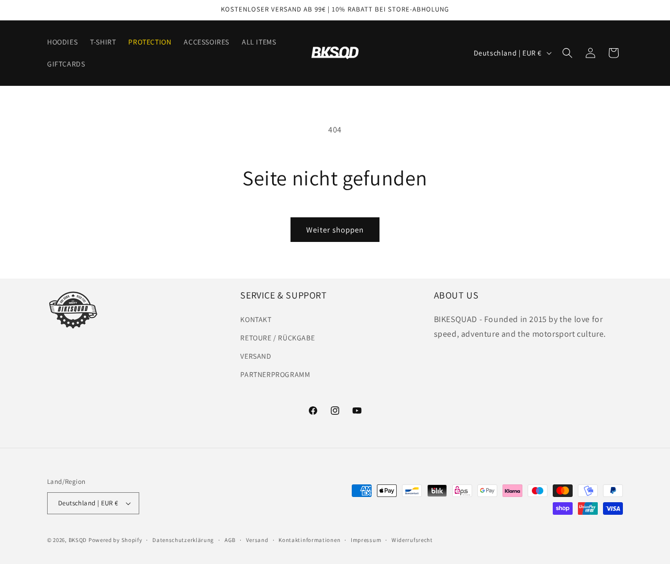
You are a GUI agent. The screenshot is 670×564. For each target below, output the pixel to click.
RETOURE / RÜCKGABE (277, 337)
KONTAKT (255, 319)
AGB (230, 540)
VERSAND (255, 356)
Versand (257, 540)
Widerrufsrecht (412, 540)
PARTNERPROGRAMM (275, 374)
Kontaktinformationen (309, 540)
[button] (567, 52)
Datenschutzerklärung (183, 540)
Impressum (366, 540)
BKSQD (78, 540)
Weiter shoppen (335, 230)
